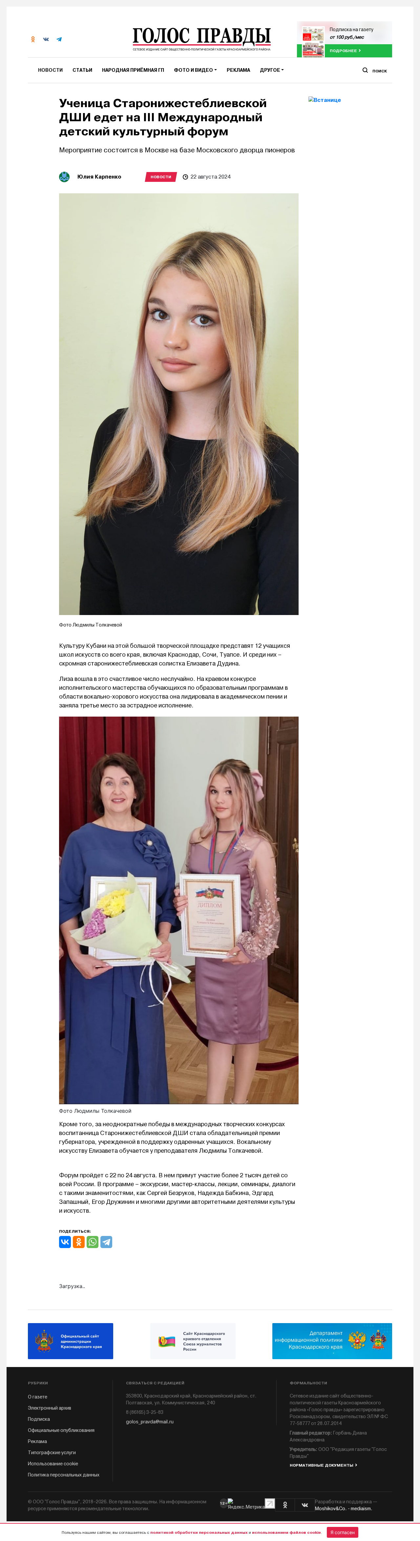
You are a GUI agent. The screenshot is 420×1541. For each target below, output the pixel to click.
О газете (37, 1397)
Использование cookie (53, 1464)
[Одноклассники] (79, 1242)
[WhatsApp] (92, 1242)
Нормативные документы (321, 1465)
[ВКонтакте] (65, 1242)
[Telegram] (106, 1242)
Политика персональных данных (63, 1475)
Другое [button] (270, 70)
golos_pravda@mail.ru (150, 1422)
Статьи (82, 70)
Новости (50, 70)
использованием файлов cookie (286, 1532)
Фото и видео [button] (193, 70)
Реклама (238, 70)
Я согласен (342, 1532)
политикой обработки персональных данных (199, 1532)
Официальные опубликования (61, 1430)
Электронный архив (49, 1408)
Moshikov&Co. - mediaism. (343, 1509)
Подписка (39, 1419)
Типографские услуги (52, 1452)
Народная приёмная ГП (133, 70)
